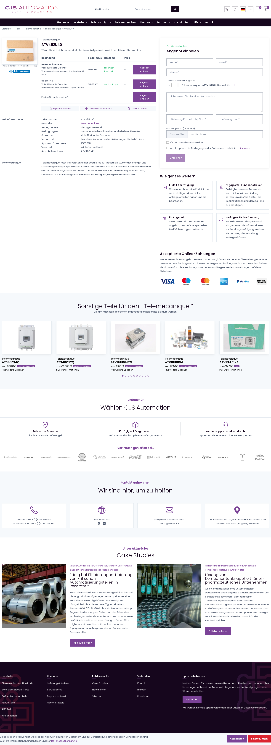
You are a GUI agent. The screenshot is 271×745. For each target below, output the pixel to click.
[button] (243, 9)
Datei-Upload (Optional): (180, 128)
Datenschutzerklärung (64, 740)
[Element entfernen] (234, 85)
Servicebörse (54, 689)
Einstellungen (259, 738)
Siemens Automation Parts (17, 683)
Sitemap (97, 696)
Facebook (143, 696)
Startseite (62, 22)
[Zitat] (258, 9)
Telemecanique (33, 28)
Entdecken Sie (100, 676)
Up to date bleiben (194, 676)
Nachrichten (181, 22)
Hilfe (195, 22)
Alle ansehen (9, 715)
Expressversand (62, 108)
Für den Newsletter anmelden (187, 142)
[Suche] (175, 9)
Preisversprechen (125, 22)
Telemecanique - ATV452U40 (198, 85)
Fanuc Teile (8, 702)
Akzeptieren (237, 738)
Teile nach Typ (99, 22)
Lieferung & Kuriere (58, 683)
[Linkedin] (104, 523)
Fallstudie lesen (82, 642)
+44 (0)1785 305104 (39, 519)
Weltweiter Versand (100, 108)
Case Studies (100, 683)
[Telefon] (227, 9)
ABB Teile (7, 709)
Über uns (144, 22)
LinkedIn (141, 689)
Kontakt (210, 22)
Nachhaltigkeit (55, 702)
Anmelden (192, 699)
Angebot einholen (144, 69)
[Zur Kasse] (266, 9)
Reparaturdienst (56, 696)
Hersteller (78, 22)
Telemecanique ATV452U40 (59, 28)
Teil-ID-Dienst (139, 108)
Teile (18, 28)
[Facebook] (99, 523)
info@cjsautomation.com (169, 519)
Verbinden (143, 676)
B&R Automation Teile (14, 696)
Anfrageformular (169, 523)
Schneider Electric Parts (15, 689)
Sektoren (162, 22)
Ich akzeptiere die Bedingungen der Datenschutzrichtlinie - (210, 148)
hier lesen (244, 148)
